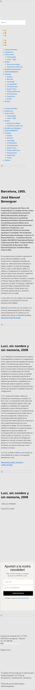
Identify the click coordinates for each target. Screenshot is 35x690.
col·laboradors (12, 84)
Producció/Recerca (13, 91)
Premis (9, 99)
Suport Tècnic (11, 89)
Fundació (8, 74)
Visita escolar (9, 54)
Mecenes (10, 79)
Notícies (7, 101)
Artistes (7, 62)
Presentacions (12, 94)
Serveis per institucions (15, 67)
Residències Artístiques (13, 69)
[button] (17, 19)
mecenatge (10, 81)
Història (9, 77)
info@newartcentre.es (11, 643)
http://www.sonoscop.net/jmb (11, 318)
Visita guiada (11, 57)
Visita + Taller (11, 59)
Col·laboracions (12, 86)
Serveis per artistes (13, 64)
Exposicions (9, 52)
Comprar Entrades (11, 49)
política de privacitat (22, 598)
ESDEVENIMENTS (11, 72)
